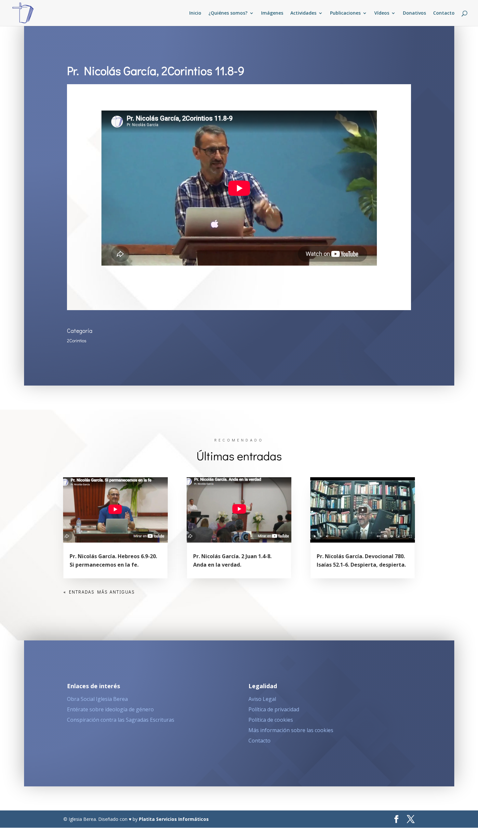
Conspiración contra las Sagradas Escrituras (120, 719)
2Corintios (76, 340)
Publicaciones (345, 13)
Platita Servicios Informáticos (174, 819)
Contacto (444, 13)
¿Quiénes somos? (227, 13)
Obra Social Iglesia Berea (97, 699)
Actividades (303, 13)
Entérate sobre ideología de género (110, 709)
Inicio (195, 13)
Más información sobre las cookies (290, 730)
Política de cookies (270, 719)
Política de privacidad (273, 709)
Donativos (414, 13)
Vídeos (381, 13)
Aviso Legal (262, 699)
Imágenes (272, 13)
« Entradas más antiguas (99, 592)
